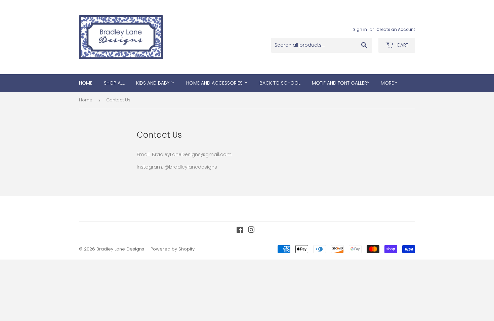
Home (85, 83)
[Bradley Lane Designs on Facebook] (239, 230)
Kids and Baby (153, 83)
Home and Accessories (215, 83)
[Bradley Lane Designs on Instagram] (251, 230)
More (387, 83)
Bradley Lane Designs (120, 249)
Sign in (360, 29)
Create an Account (395, 29)
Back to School (279, 83)
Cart (401, 45)
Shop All (114, 83)
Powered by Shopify (173, 249)
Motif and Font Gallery (340, 83)
